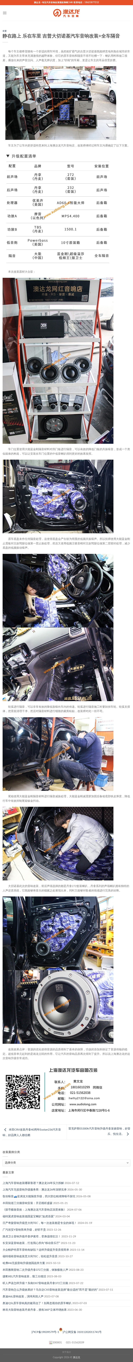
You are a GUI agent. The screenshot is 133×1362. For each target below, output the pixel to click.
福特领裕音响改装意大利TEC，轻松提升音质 (30, 1256)
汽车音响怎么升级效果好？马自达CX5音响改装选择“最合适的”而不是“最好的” (50, 1289)
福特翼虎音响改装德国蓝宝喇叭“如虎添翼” (29, 1216)
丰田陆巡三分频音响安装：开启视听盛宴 (27, 1203)
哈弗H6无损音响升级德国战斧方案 (24, 1263)
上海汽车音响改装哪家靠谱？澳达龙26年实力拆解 (33, 1183)
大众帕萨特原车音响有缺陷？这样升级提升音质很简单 (36, 1249)
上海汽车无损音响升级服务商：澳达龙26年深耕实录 (35, 1189)
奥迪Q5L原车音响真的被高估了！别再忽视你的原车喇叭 (37, 1303)
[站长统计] (50, 1342)
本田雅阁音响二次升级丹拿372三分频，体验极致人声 (35, 1269)
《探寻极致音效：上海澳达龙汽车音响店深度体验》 (34, 1209)
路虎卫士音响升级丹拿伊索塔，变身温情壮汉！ (32, 1236)
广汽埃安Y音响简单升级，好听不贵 (24, 1229)
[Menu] (5, 13)
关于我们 (66, 1352)
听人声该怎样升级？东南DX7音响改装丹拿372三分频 (35, 1283)
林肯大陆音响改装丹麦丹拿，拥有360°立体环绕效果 (35, 1309)
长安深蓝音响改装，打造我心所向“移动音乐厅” (31, 1243)
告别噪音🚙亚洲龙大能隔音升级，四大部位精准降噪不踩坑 (39, 1196)
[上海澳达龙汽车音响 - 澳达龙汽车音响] (66, 13)
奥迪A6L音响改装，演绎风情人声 (23, 1296)
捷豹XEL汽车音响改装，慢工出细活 (24, 1276)
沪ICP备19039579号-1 (45, 1332)
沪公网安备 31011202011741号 (82, 1332)
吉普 (5, 31)
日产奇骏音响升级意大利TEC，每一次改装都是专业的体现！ (40, 1223)
